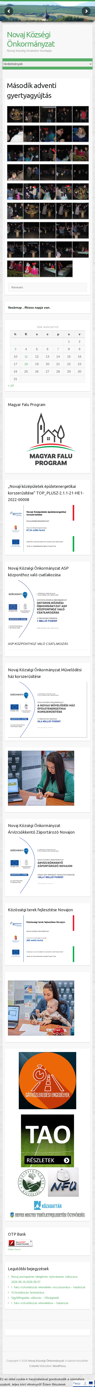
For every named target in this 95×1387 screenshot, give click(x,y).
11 (26, 356)
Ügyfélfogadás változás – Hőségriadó (35, 1297)
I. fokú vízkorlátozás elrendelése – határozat (39, 1303)
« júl (11, 385)
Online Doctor (14, 1249)
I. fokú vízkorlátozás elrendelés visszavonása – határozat (48, 1287)
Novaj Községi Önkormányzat (31, 39)
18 (26, 364)
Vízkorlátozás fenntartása (27, 1292)
